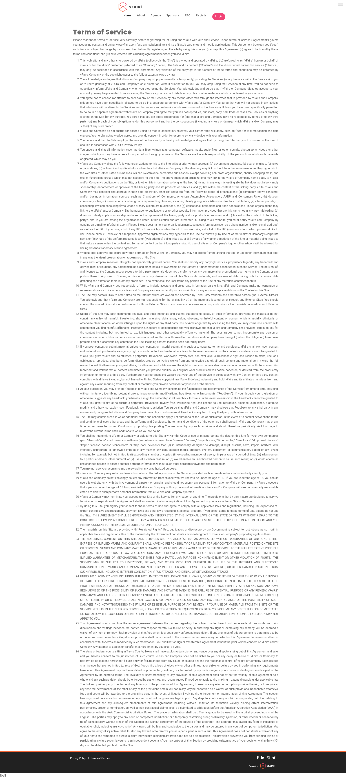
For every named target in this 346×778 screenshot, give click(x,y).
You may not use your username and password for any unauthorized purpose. (128, 468)
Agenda (155, 15)
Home (127, 15)
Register (202, 15)
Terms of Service (102, 32)
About (141, 15)
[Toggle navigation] (340, 4)
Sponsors (172, 15)
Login (219, 16)
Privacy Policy (78, 758)
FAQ (187, 15)
